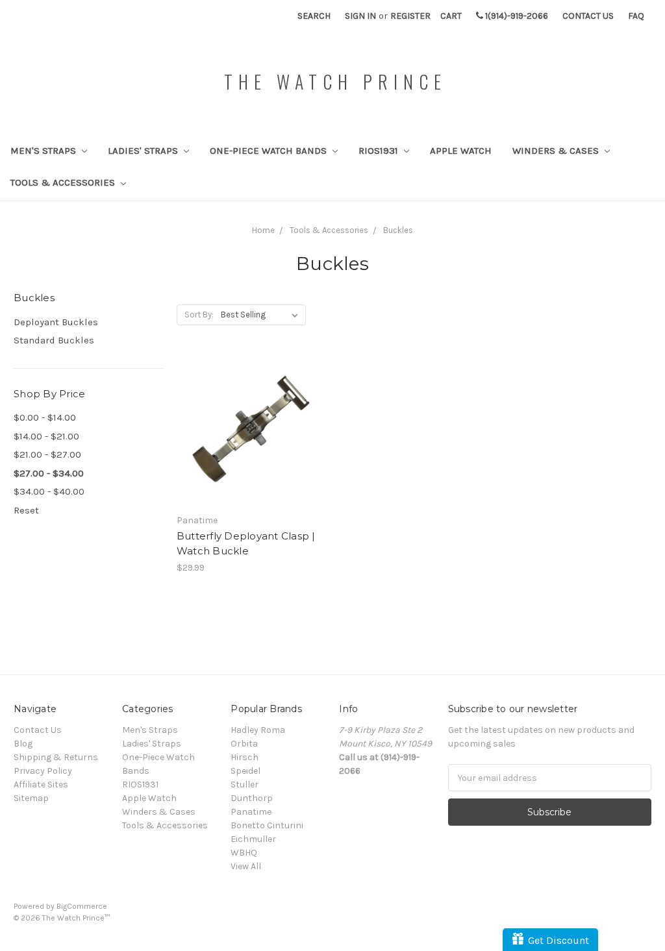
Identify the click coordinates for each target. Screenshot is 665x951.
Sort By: (199, 314)
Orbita (244, 743)
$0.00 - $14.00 (45, 417)
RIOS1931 (379, 150)
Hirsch (244, 757)
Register (410, 15)
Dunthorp (252, 798)
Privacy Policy (43, 770)
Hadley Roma (258, 729)
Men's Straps (44, 150)
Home (263, 230)
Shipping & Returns (56, 757)
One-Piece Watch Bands (269, 150)
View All (246, 866)
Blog (23, 743)
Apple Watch (461, 150)
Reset (26, 510)
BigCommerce (81, 906)
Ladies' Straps (144, 150)
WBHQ (244, 852)
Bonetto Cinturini (267, 825)
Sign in (360, 15)
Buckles (398, 230)
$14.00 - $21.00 (46, 436)
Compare (246, 432)
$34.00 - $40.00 (49, 491)
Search (314, 15)
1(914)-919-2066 (515, 15)
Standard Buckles (54, 340)
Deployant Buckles (56, 322)
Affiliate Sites (41, 784)
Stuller (244, 784)
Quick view (251, 409)
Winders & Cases (556, 150)
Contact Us (588, 15)
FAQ (636, 15)
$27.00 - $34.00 (49, 473)
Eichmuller (253, 839)
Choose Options (251, 455)
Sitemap (31, 798)
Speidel (245, 770)
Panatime (251, 811)
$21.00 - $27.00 (47, 454)
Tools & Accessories (64, 182)
